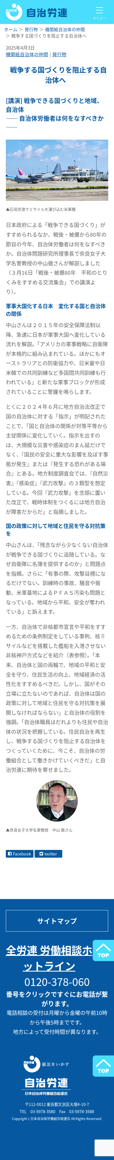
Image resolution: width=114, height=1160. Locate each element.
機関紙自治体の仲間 (27, 54)
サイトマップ (57, 921)
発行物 (59, 54)
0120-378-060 (57, 981)
